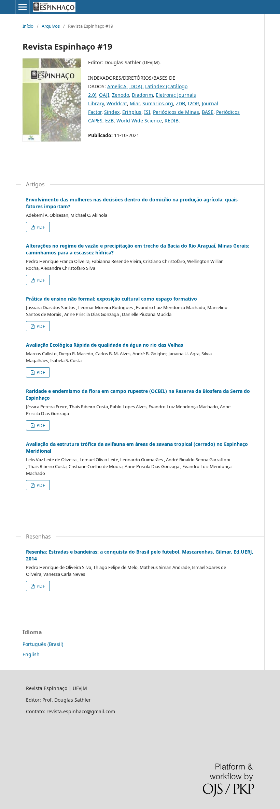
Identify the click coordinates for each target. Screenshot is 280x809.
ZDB (180, 103)
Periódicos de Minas (176, 112)
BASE (207, 112)
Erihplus (131, 112)
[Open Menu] (22, 7)
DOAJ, (136, 86)
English (31, 654)
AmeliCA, (117, 86)
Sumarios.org (157, 103)
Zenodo (120, 95)
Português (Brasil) (43, 644)
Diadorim (142, 95)
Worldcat (117, 103)
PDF (40, 227)
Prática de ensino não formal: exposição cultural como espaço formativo (111, 298)
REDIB (172, 120)
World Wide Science (139, 120)
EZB (109, 120)
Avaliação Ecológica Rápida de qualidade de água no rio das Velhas (104, 345)
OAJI (104, 95)
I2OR (193, 103)
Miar (135, 103)
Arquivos (51, 26)
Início (28, 26)
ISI (147, 112)
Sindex (112, 112)
